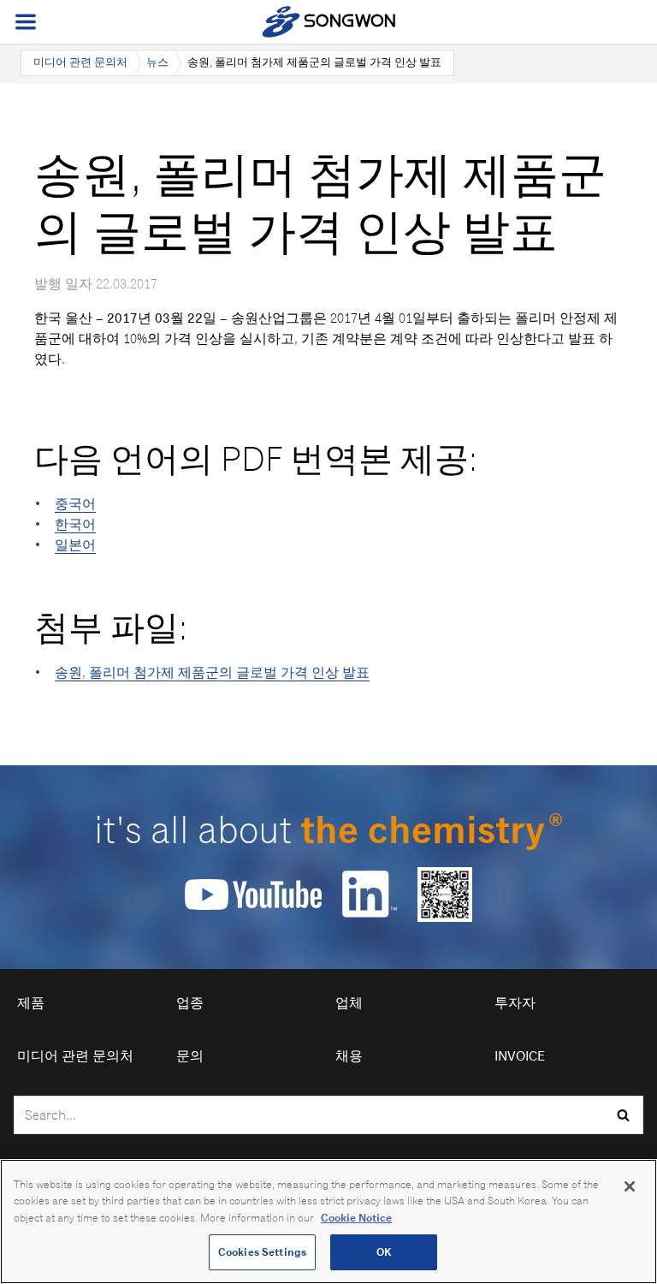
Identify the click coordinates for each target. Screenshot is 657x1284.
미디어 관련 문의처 (80, 62)
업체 (349, 1003)
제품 (30, 1003)
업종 (190, 1003)
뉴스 (157, 62)
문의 (190, 1056)
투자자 (515, 1003)
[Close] (629, 1186)
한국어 (75, 524)
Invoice (519, 1056)
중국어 (75, 504)
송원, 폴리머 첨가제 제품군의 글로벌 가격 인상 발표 (212, 672)
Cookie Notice (356, 1217)
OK (383, 1251)
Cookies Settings (262, 1251)
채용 (349, 1056)
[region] (328, 1221)
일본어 (75, 545)
